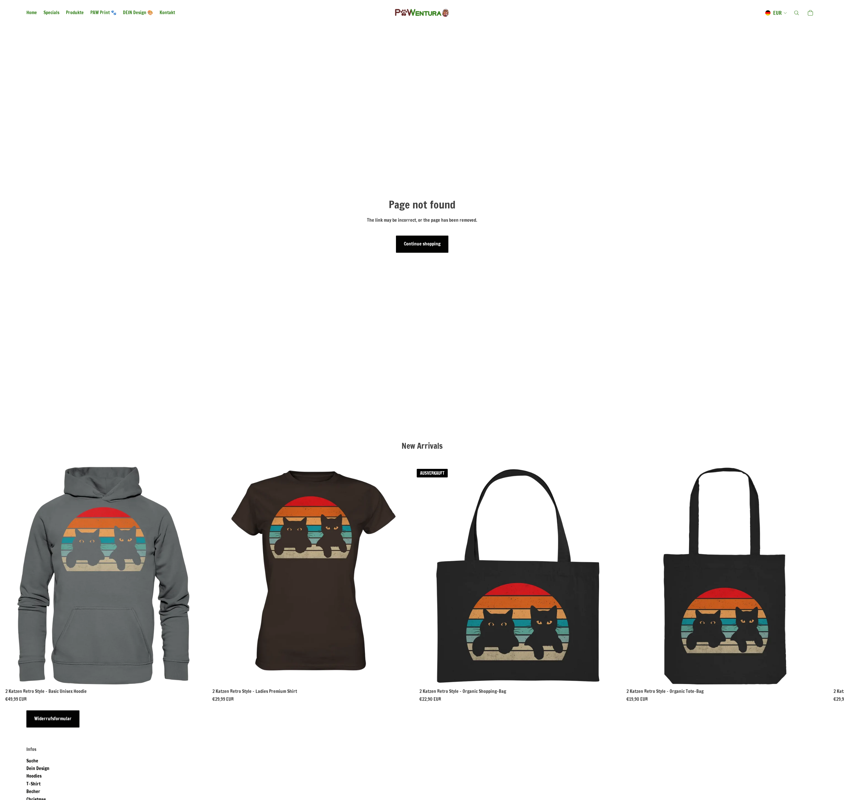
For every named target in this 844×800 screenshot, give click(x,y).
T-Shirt (33, 784)
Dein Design (37, 768)
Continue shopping (422, 244)
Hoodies (34, 776)
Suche (32, 760)
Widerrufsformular (53, 718)
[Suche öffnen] (796, 13)
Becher (33, 791)
